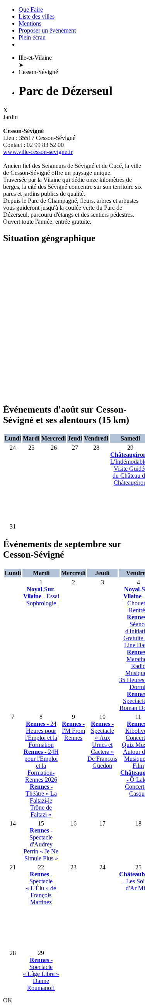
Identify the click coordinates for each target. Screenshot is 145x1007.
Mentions (30, 23)
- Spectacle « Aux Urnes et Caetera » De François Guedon (102, 744)
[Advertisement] (72, 324)
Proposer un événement (47, 30)
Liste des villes (37, 16)
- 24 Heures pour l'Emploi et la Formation (41, 734)
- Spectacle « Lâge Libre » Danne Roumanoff (41, 974)
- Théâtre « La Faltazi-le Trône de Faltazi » (41, 800)
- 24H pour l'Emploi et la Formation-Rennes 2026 (41, 765)
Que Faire (31, 9)
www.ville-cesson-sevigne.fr (38, 152)
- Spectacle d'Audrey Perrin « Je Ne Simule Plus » (41, 844)
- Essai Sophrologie (41, 596)
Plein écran (32, 37)
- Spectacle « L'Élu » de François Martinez (41, 888)
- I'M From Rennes (73, 730)
